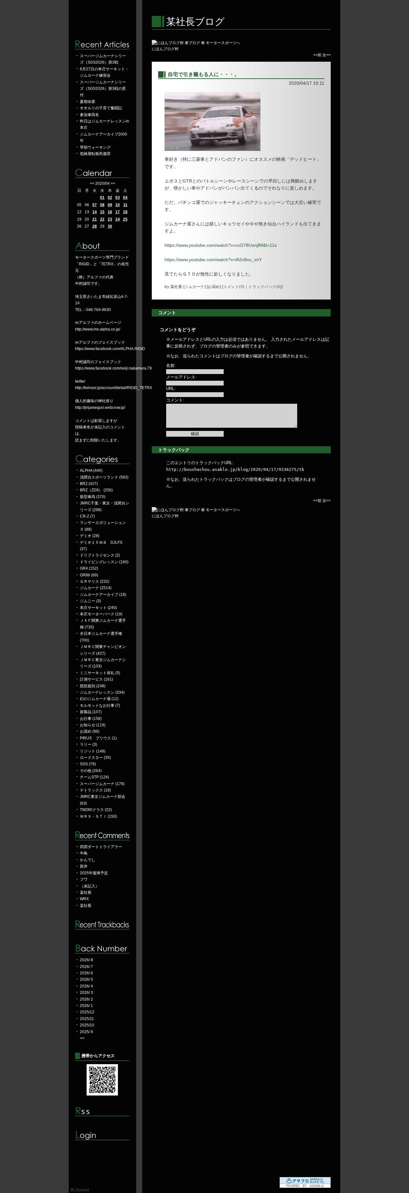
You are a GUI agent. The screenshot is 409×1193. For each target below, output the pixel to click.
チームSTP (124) (94, 777)
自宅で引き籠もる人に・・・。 (203, 74)
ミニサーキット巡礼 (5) (100, 673)
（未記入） (89, 886)
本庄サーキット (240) (98, 607)
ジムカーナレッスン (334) (102, 692)
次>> (326, 55)
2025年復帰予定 (94, 873)
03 (117, 197)
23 (110, 219)
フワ (84, 879)
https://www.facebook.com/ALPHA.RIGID (110, 349)
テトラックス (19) (95, 790)
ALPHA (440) (91, 470)
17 (117, 212)
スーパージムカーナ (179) (102, 784)
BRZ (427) (89, 483)
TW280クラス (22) (96, 809)
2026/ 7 (86, 966)
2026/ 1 (86, 1005)
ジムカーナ (194, 287)
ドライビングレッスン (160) (104, 562)
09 (110, 205)
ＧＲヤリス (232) (94, 581)
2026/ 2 (86, 999)
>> (113, 183)
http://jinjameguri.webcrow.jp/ (100, 407)
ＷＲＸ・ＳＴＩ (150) (98, 816)
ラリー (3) (88, 744)
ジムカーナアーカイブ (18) (103, 594)
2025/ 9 (86, 1032)
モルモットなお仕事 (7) (100, 705)
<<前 (317, 55)
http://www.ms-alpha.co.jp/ (97, 329)
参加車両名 (89, 115)
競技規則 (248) (92, 686)
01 (102, 197)
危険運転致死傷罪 (95, 154)
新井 (84, 866)
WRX (84, 899)
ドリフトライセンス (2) (100, 555)
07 (94, 205)
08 (102, 205)
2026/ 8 (86, 960)
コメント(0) (233, 287)
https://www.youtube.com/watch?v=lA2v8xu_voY (213, 259)
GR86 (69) (89, 575)
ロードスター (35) (95, 757)
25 (125, 219)
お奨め (214, 287)
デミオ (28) (89, 536)
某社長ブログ (195, 21)
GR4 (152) (89, 568)
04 (125, 197)
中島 (84, 853)
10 (117, 205)
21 (94, 219)
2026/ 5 (86, 979)
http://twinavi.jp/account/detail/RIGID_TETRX (113, 388)
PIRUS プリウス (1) (98, 738)
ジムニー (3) (90, 601)
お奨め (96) (89, 731)
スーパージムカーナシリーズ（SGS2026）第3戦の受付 (103, 88)
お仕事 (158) (91, 718)
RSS (102, 1111)
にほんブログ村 (165, 49)
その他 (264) (91, 770)
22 (102, 219)
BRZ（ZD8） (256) (96, 490)
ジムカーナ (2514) (96, 588)
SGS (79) (88, 764)
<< (92, 183)
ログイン (102, 1135)
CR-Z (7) (87, 516)
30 (110, 226)
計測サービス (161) (96, 679)
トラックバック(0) (265, 287)
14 (94, 212)
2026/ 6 (86, 973)
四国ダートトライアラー (101, 847)
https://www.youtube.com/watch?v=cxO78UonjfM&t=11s (221, 245)
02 (110, 197)
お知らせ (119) (92, 725)
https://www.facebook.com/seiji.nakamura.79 (113, 368)
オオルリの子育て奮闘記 (101, 108)
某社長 (85, 892)
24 (117, 219)
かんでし (87, 860)
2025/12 (87, 1012)
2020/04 (102, 183)
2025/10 (87, 1025)
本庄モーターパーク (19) (101, 614)
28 (94, 226)
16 (110, 212)
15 (102, 212)
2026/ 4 (86, 986)
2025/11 (87, 1019)
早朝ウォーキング (95, 147)
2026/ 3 (86, 992)
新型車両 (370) (92, 497)
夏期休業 (87, 101)
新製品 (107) (91, 712)
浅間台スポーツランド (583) (104, 477)
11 (125, 205)
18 (125, 212)
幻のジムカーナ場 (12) (99, 699)
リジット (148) (92, 751)
